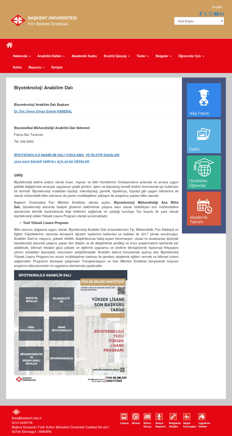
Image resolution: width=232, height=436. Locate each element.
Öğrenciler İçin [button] (190, 56)
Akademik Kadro (84, 56)
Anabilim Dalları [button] (50, 56)
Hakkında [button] (20, 56)
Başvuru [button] (35, 67)
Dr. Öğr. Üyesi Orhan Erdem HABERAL (43, 111)
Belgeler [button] (162, 56)
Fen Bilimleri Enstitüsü (48, 23)
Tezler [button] (142, 56)
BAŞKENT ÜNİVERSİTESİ (52, 18)
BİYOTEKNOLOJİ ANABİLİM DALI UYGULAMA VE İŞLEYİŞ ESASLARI (66, 155)
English (217, 7)
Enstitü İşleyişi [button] (116, 56)
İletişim (57, 67)
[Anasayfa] (9, 44)
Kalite (17, 67)
